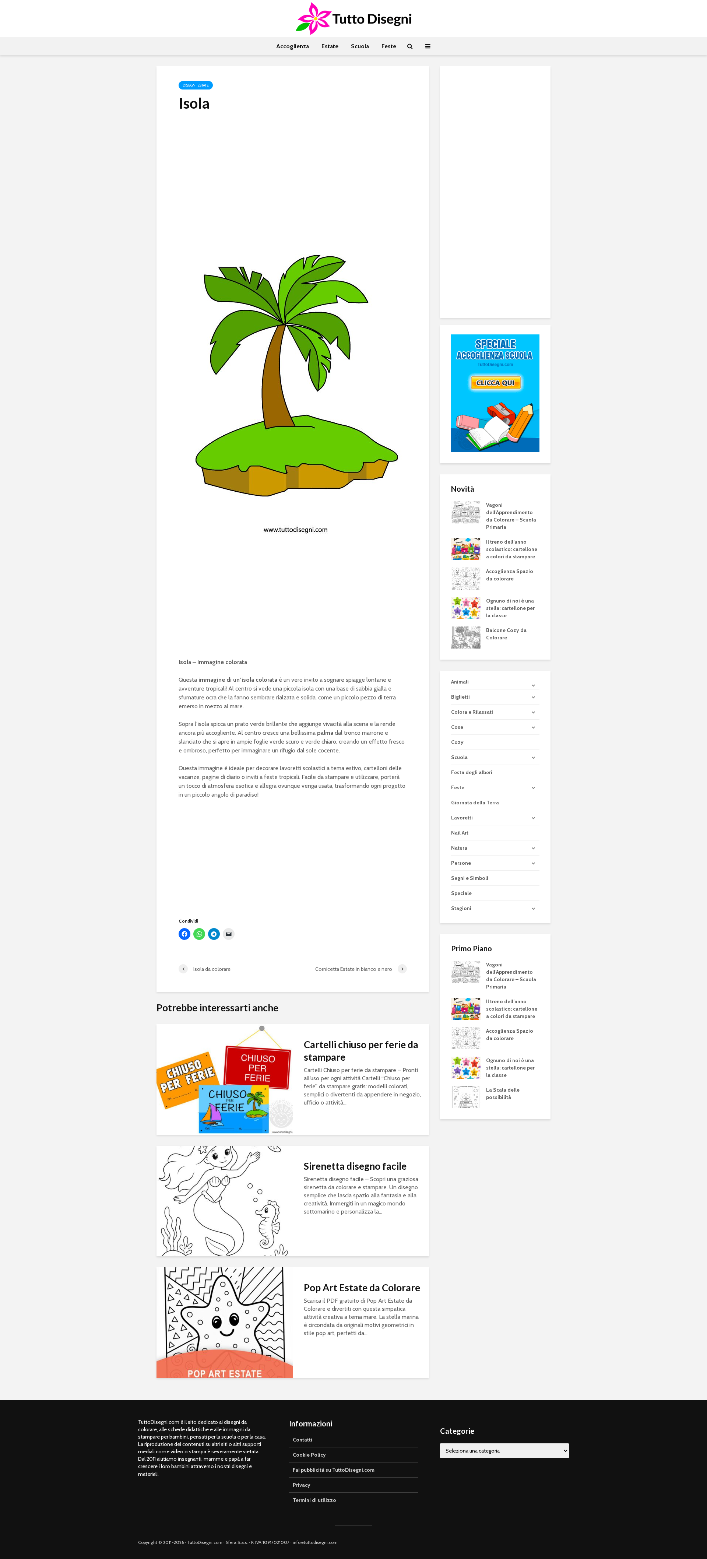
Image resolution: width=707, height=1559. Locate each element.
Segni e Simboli (469, 878)
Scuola (360, 46)
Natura (459, 848)
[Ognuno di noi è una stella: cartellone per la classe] (466, 607)
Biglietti (460, 697)
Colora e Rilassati (472, 712)
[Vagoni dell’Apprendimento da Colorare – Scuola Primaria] (466, 511)
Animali (460, 681)
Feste (388, 46)
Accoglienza (292, 46)
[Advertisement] (293, 173)
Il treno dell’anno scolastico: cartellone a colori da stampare (511, 549)
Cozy (457, 742)
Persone (461, 863)
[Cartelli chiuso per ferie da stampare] (224, 1078)
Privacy (301, 1485)
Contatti (302, 1439)
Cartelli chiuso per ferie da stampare (361, 1051)
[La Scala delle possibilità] (466, 1096)
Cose (457, 727)
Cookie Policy (309, 1454)
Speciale (461, 893)
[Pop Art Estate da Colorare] (224, 1322)
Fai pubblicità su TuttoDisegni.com (333, 1470)
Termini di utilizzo (314, 1500)
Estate (329, 46)
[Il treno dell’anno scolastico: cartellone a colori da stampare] (466, 548)
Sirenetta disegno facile (355, 1166)
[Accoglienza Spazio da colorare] (466, 578)
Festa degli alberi (471, 772)
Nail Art (459, 832)
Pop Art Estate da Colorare (362, 1287)
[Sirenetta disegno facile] (224, 1200)
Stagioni (461, 908)
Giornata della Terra (475, 802)
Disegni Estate (196, 85)
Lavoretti (462, 817)
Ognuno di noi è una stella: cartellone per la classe (510, 608)
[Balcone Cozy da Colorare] (466, 636)
